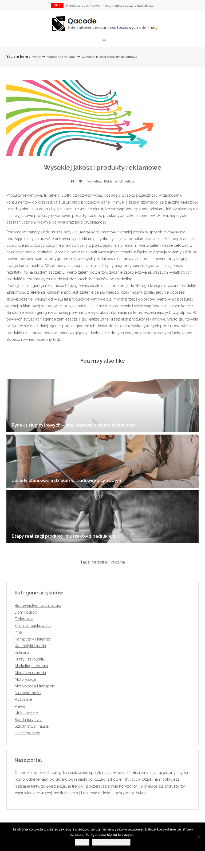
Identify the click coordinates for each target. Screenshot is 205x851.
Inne (18, 632)
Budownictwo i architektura (38, 605)
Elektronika (24, 619)
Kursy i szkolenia (29, 659)
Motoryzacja (25, 679)
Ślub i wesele (26, 713)
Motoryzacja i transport (34, 686)
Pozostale (23, 699)
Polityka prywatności (111, 842)
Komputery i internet (32, 639)
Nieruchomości (28, 693)
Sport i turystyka (28, 720)
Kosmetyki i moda (30, 646)
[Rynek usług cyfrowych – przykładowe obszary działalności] (102, 405)
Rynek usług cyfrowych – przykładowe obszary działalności (110, 5)
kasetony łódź (49, 339)
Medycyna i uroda (30, 673)
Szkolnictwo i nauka (32, 726)
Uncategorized (27, 733)
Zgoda (82, 842)
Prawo (20, 706)
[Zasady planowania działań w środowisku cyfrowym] (102, 461)
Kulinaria (22, 652)
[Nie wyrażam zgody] (198, 837)
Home (36, 57)
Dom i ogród (26, 612)
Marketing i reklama (61, 57)
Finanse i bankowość (33, 625)
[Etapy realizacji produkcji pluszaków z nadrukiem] (102, 516)
